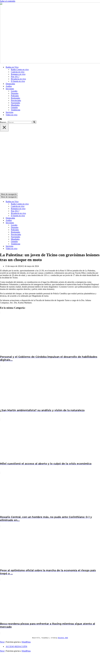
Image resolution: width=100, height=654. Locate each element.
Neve (2, 642)
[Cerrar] (4, 127)
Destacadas (10, 84)
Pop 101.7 (15, 76)
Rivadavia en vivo (18, 79)
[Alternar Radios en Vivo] (44, 202)
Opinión (14, 107)
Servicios (9, 112)
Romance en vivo (18, 74)
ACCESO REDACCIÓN (16, 646)
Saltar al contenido (7, 1)
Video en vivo (11, 115)
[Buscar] (1, 119)
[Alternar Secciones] (44, 223)
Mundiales (15, 105)
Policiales (15, 96)
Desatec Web (63, 638)
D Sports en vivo (18, 81)
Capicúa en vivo (17, 72)
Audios (9, 86)
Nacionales (15, 103)
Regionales (15, 98)
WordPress (26, 642)
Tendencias (15, 110)
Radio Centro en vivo (20, 69)
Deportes (14, 93)
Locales (14, 91)
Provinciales (16, 100)
